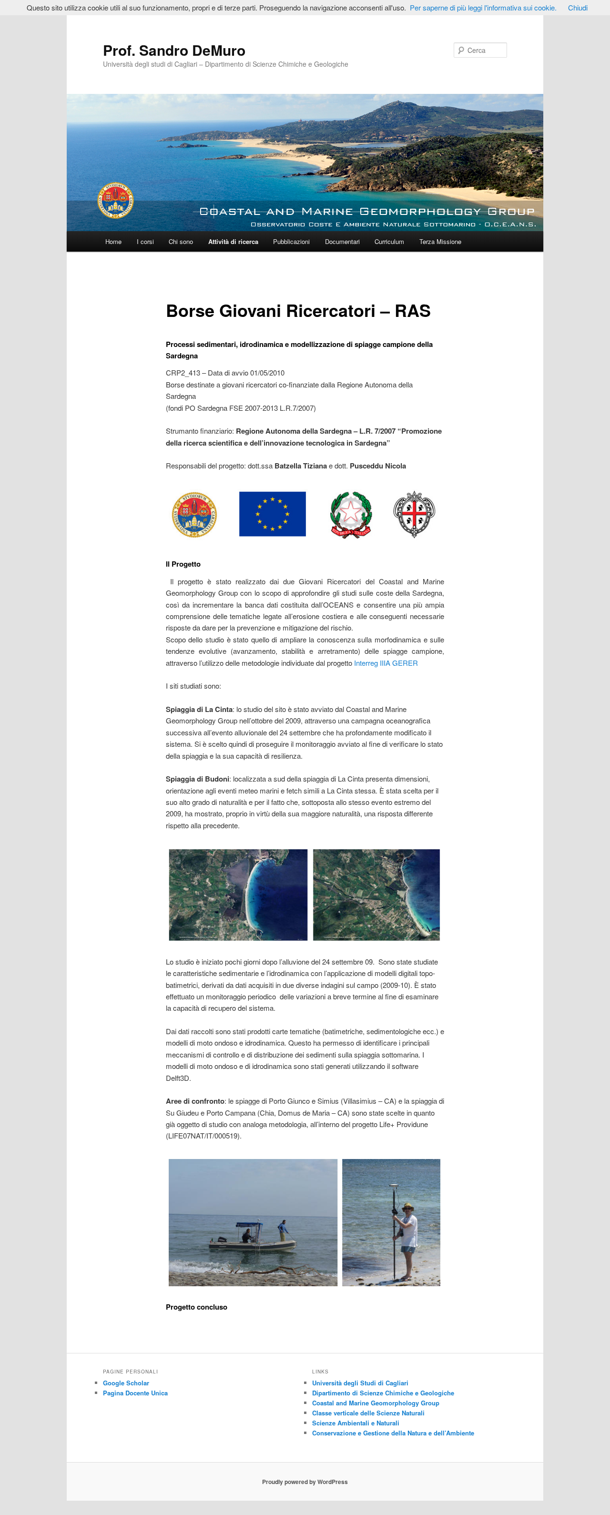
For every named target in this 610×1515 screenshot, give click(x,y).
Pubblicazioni (291, 241)
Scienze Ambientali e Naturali (355, 1422)
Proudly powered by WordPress (305, 1481)
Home (113, 241)
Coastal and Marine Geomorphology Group (375, 1402)
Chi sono (181, 241)
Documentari (342, 241)
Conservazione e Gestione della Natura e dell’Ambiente (393, 1432)
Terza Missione (440, 241)
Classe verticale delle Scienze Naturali (368, 1412)
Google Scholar (126, 1382)
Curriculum (389, 241)
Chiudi (578, 7)
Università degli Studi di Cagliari (360, 1382)
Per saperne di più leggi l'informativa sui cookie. (483, 7)
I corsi (145, 241)
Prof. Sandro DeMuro (174, 50)
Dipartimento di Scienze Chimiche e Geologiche (383, 1392)
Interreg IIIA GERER (386, 663)
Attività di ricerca (233, 241)
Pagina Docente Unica (135, 1392)
